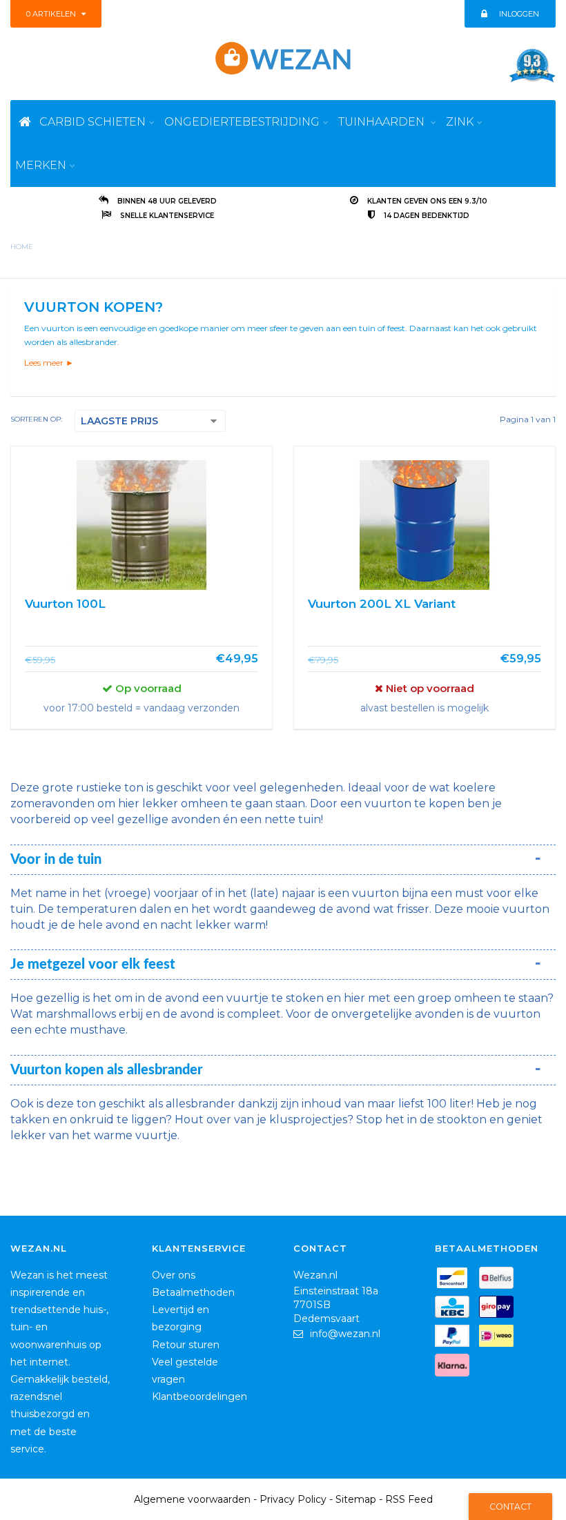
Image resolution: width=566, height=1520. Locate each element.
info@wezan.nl (345, 1333)
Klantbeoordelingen (199, 1396)
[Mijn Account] (483, 14)
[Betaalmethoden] (455, 1280)
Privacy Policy (293, 1499)
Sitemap (355, 1499)
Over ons (173, 1275)
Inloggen (519, 14)
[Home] (24, 122)
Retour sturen (185, 1345)
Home (21, 246)
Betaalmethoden (193, 1292)
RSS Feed (409, 1499)
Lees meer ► (49, 362)
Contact (510, 1506)
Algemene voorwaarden (192, 1499)
